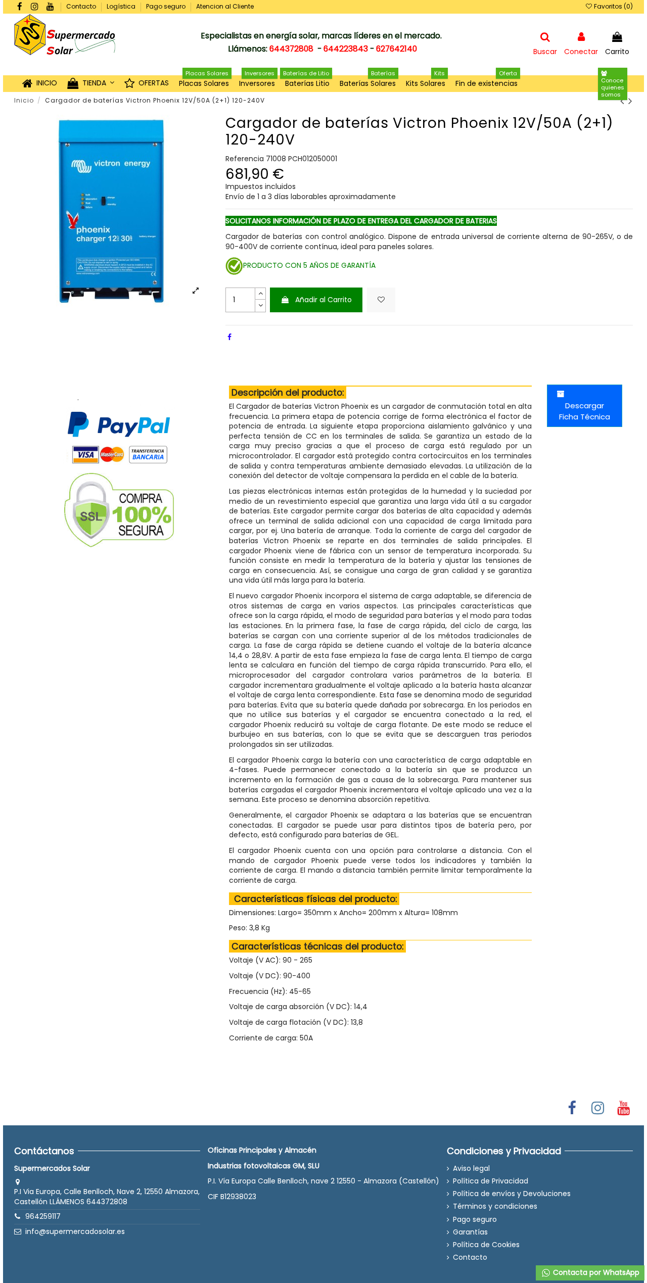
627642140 (396, 49)
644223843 (346, 49)
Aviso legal (471, 1168)
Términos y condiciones (495, 1206)
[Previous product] (624, 100)
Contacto (82, 6)
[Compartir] (229, 337)
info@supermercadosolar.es (75, 1231)
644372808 (291, 49)
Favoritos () (612, 6)
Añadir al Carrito (323, 300)
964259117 (43, 1216)
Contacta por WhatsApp (595, 1272)
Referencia (244, 159)
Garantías (470, 1232)
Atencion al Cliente (225, 6)
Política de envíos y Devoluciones (512, 1194)
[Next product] (630, 100)
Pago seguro (166, 6)
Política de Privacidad (490, 1181)
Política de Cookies (486, 1245)
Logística (122, 6)
